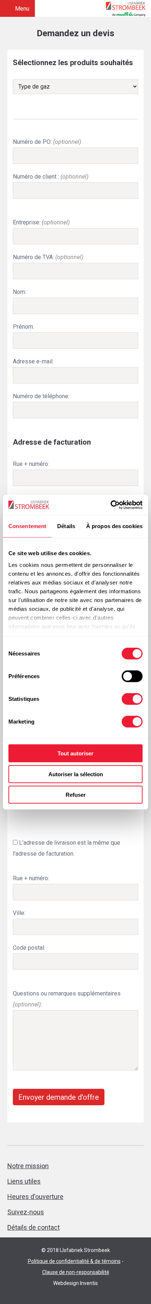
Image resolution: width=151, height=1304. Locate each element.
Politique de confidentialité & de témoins (74, 1261)
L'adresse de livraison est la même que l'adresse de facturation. (66, 848)
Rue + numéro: (31, 463)
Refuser (76, 795)
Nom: (19, 291)
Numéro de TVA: (48, 257)
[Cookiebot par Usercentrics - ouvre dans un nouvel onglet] (110, 504)
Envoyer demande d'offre (58, 1097)
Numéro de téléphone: (41, 396)
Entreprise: (41, 222)
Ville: (19, 912)
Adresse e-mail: (33, 361)
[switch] (132, 676)
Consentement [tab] (27, 526)
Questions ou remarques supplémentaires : (67, 999)
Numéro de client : (50, 176)
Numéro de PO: (47, 141)
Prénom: (23, 326)
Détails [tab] (66, 526)
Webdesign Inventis (75, 1283)
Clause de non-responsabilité (75, 1272)
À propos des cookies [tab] (114, 526)
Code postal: (29, 947)
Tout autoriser (75, 753)
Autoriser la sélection (75, 774)
